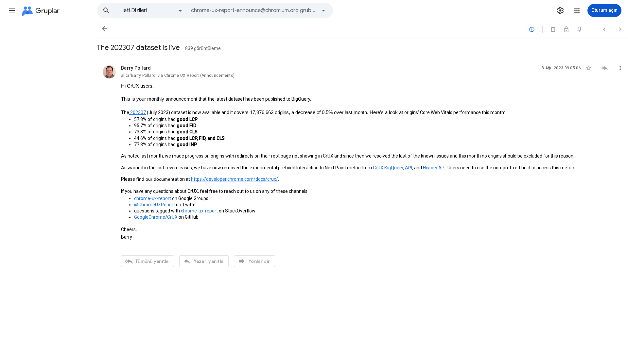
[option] (152, 10)
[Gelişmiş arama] (323, 10)
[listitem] (362, 165)
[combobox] (254, 10)
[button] (12, 10)
